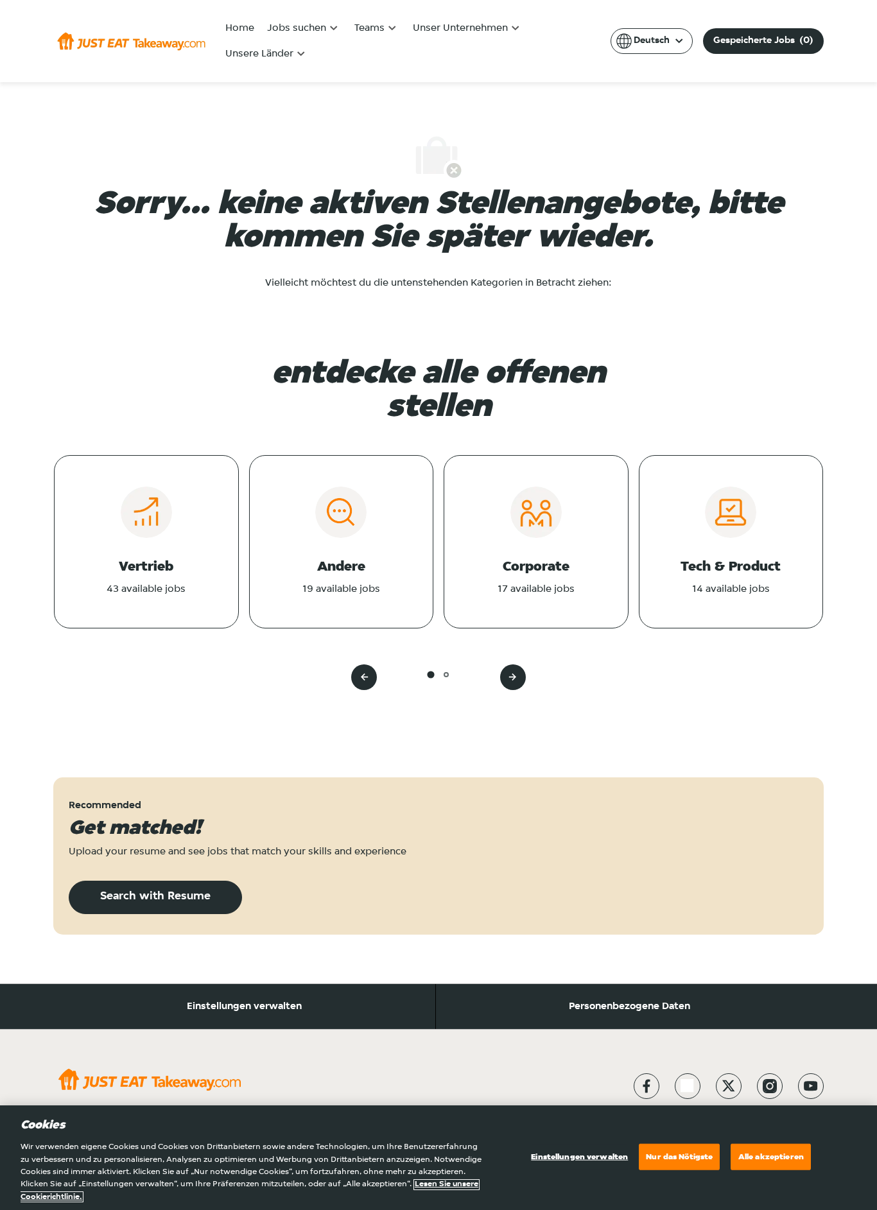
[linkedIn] (687, 1086)
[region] (438, 1157)
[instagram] (770, 1086)
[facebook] (646, 1086)
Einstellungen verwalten (244, 1006)
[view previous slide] (364, 677)
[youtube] (811, 1086)
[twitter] (729, 1086)
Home (239, 28)
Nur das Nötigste (679, 1156)
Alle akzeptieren (771, 1156)
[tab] (430, 674)
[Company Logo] (131, 41)
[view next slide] (513, 677)
